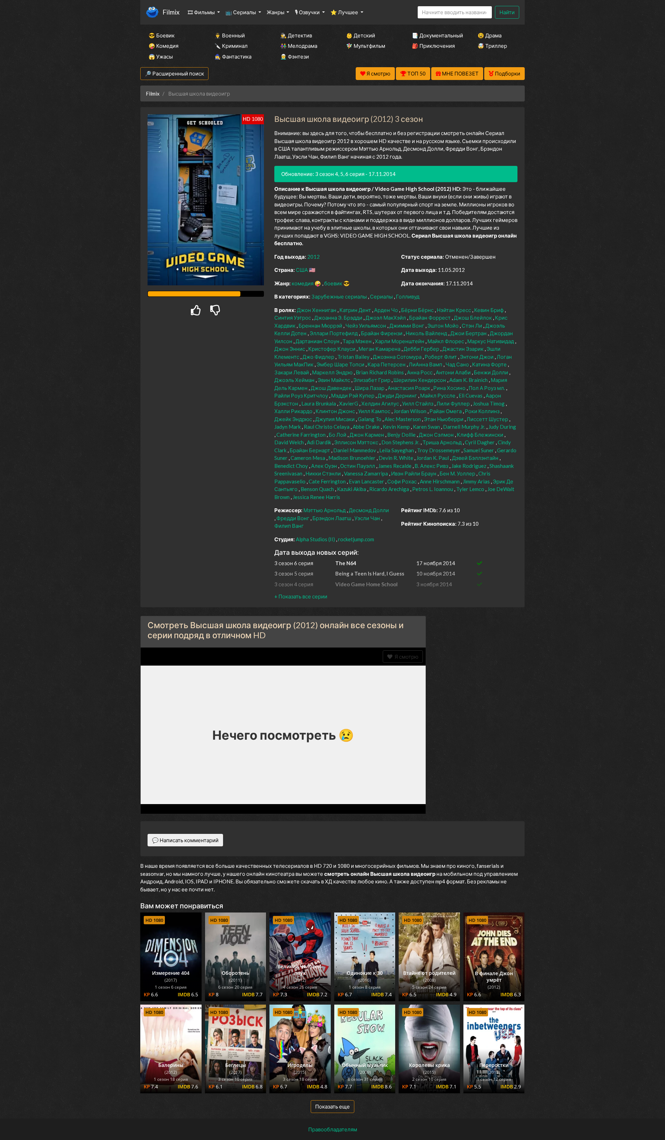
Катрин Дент (355, 310)
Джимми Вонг (407, 325)
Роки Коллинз (482, 411)
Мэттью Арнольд (325, 510)
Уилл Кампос (374, 411)
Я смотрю (405, 656)
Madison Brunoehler (352, 458)
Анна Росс (420, 372)
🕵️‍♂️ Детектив (296, 35)
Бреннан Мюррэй (321, 325)
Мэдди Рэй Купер (353, 395)
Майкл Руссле (438, 395)
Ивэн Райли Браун (414, 473)
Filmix (170, 12)
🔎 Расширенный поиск (174, 73)
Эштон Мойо (443, 325)
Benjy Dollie (402, 434)
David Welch (289, 442)
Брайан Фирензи (382, 333)
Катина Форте (490, 364)
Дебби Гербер (422, 349)
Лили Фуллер (453, 403)
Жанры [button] (276, 12)
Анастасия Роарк (409, 388)
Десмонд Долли (369, 510)
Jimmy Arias (477, 481)
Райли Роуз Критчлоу (301, 395)
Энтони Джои (477, 357)
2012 (313, 256)
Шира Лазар (370, 388)
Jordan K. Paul (433, 458)
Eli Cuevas (471, 395)
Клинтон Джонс (336, 411)
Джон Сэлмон (437, 434)
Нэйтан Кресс (454, 310)
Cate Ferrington (328, 481)
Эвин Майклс (334, 380)
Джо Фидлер (318, 357)
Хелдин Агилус (380, 403)
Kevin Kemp (397, 427)
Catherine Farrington (301, 434)
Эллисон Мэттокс (356, 442)
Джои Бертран (469, 333)
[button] (300, 596)
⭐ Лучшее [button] (344, 12)
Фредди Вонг (293, 518)
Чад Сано (457, 364)
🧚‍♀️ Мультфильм (365, 46)
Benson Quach (318, 489)
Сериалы (382, 296)
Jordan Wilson (410, 411)
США (302, 270)
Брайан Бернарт (310, 450)
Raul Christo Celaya (327, 427)
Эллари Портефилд (334, 333)
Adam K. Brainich (469, 380)
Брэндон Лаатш (332, 518)
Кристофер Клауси (332, 349)
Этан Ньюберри (444, 419)
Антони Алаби (454, 372)
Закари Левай (292, 372)
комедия (303, 283)
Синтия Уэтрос (293, 317)
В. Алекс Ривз (432, 466)
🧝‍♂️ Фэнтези (294, 56)
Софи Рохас (402, 481)
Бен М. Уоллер (458, 473)
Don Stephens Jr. (400, 442)
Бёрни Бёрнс (418, 310)
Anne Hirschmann (440, 481)
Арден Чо (386, 310)
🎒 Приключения (433, 46)
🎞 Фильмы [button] (202, 12)
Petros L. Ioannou (433, 489)
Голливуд (407, 296)
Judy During (502, 427)
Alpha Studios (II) (316, 539)
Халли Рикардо (293, 411)
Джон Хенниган (317, 310)
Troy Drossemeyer (439, 450)
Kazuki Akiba (352, 489)
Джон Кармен (367, 434)
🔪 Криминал (231, 46)
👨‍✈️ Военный (229, 35)
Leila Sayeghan (397, 450)
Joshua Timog (489, 403)
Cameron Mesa (308, 458)
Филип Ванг (289, 526)
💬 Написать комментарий (185, 840)
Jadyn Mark (288, 427)
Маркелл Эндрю (333, 372)
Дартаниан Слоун (317, 341)
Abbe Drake (367, 427)
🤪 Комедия (163, 46)
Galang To (370, 419)
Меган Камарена (379, 349)
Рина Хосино (450, 388)
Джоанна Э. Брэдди (338, 317)
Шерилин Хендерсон (420, 380)
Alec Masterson (403, 419)
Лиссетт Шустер (488, 419)
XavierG (349, 403)
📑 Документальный (435, 35)
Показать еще (332, 1106)
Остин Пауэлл (358, 466)
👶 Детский (360, 35)
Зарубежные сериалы (339, 296)
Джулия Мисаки (335, 419)
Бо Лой (338, 434)
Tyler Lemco (470, 489)
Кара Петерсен (387, 364)
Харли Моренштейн (400, 341)
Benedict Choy (291, 466)
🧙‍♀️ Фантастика (232, 56)
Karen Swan (427, 427)
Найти (507, 12)
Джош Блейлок (473, 317)
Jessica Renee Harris (316, 497)
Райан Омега (446, 411)
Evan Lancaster (367, 481)
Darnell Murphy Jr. (464, 427)
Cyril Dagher (480, 442)
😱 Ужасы (161, 56)
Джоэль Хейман (295, 380)
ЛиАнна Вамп (426, 364)
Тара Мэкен (358, 341)
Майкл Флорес (446, 341)
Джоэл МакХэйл (386, 317)
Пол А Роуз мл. (487, 388)
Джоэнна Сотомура (398, 357)
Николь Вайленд (427, 333)
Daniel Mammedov (355, 450)
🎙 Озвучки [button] (308, 12)
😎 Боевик (162, 35)
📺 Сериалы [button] (241, 12)
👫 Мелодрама (298, 46)
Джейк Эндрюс (293, 419)
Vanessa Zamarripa (366, 473)
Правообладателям (332, 1129)
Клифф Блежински (480, 434)
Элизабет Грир (372, 380)
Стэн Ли (472, 325)
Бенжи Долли (491, 372)
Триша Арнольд (443, 442)
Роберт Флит (441, 357)
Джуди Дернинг (398, 395)
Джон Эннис (290, 349)
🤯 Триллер (492, 46)
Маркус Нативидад (491, 341)
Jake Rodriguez (469, 466)
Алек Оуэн (324, 466)
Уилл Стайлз (418, 403)
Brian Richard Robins (380, 372)
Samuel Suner (479, 450)
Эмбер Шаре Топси (341, 364)
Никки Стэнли (323, 473)
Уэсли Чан (367, 518)
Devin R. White (396, 458)
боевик (333, 283)
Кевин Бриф (489, 310)
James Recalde (395, 466)
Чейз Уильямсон (366, 325)
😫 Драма (490, 35)
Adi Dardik (319, 442)
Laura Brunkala (319, 403)
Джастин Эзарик (463, 349)
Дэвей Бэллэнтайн (475, 458)
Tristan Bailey (354, 357)
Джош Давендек (332, 388)
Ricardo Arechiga (389, 489)
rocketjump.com (356, 539)
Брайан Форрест (430, 317)
